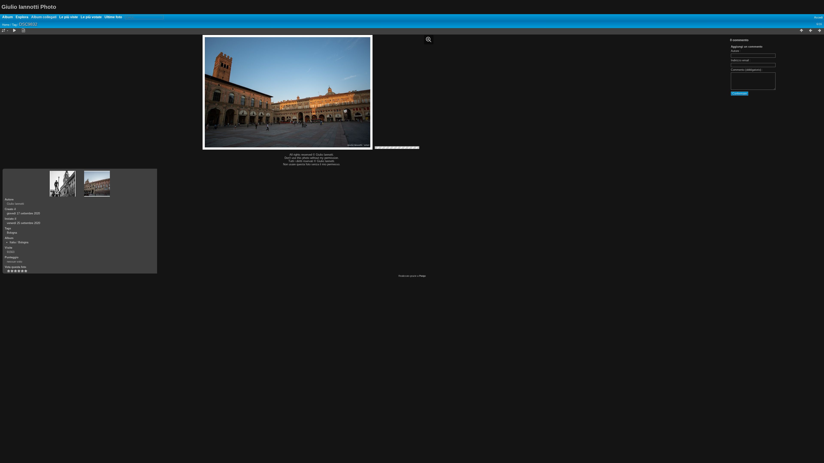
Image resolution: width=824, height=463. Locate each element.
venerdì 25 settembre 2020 (23, 223)
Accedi (818, 17)
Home (5, 24)
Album (7, 17)
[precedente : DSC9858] (810, 31)
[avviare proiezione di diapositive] (14, 31)
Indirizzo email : (741, 60)
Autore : (736, 51)
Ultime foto (113, 17)
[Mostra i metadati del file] (23, 31)
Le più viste (68, 17)
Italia (13, 242)
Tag (14, 24)
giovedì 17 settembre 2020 (23, 213)
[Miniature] (801, 31)
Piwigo (422, 276)
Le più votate (91, 17)
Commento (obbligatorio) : (747, 69)
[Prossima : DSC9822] (819, 31)
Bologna (12, 232)
